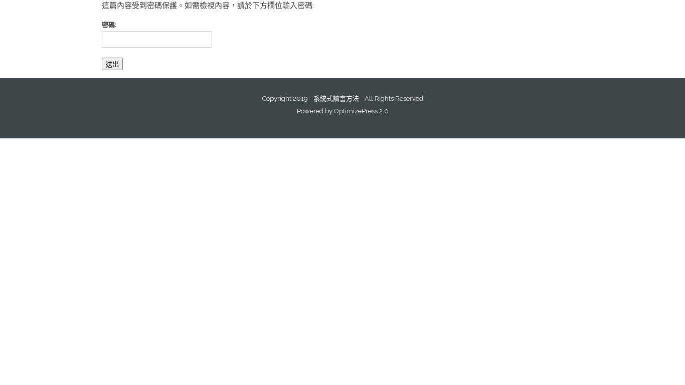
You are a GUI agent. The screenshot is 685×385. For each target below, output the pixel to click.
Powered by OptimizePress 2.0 (343, 111)
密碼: (109, 25)
